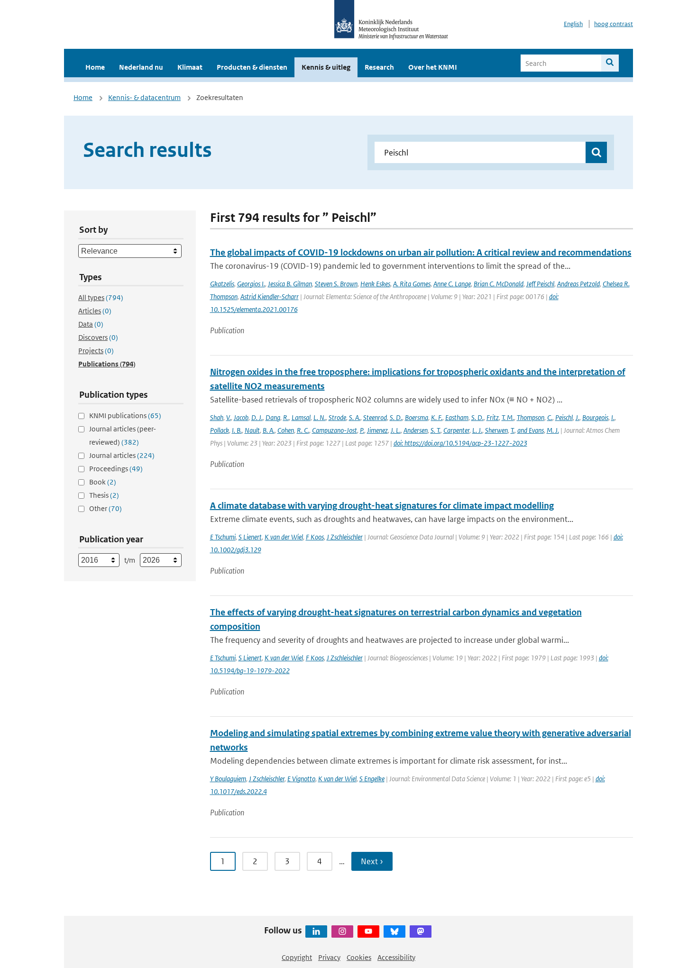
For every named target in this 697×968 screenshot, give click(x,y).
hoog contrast (613, 24)
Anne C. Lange (452, 283)
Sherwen (496, 430)
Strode (337, 417)
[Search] (610, 63)
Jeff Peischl (540, 283)
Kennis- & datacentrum (144, 97)
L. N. (319, 417)
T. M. (508, 417)
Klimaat (189, 67)
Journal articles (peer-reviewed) (122, 435)
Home (95, 67)
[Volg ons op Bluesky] (394, 931)
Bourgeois (595, 417)
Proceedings (116, 468)
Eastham (456, 417)
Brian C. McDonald (498, 283)
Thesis (104, 495)
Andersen (416, 430)
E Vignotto (301, 778)
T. (512, 430)
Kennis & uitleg (326, 67)
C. (549, 417)
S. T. (435, 430)
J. (577, 417)
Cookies (359, 957)
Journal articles (122, 455)
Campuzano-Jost (334, 430)
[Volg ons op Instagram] (342, 931)
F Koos (315, 536)
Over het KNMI (432, 67)
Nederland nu (141, 67)
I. (612, 417)
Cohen (285, 430)
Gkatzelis (222, 283)
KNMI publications (125, 415)
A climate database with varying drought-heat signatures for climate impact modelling (382, 505)
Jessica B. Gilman (290, 283)
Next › (372, 861)
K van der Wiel (284, 536)
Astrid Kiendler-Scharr (269, 296)
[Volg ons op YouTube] (368, 931)
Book (102, 481)
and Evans (530, 430)
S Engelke (372, 778)
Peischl (564, 417)
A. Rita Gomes (412, 283)
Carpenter (456, 430)
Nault (252, 430)
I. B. (237, 430)
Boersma (416, 417)
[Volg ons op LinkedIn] (316, 931)
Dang (273, 417)
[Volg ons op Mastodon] (420, 931)
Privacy (329, 957)
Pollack (219, 430)
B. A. (269, 430)
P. (362, 430)
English (573, 24)
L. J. (477, 430)
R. (286, 417)
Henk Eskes (375, 283)
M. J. (553, 430)
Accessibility (396, 957)
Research (379, 67)
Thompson (530, 417)
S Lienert (250, 536)
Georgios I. (251, 283)
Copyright (297, 957)
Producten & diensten (252, 67)
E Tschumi (223, 536)
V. (228, 417)
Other (105, 508)
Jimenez (377, 430)
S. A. (354, 417)
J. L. (396, 430)
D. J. (257, 417)
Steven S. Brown (336, 283)
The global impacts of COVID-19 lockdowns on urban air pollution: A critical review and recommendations (421, 252)
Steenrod (375, 417)
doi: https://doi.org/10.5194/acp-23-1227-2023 (460, 442)
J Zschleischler (345, 536)
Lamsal (301, 417)
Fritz (492, 417)
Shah (216, 417)
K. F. (436, 417)
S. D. (396, 417)
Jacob (241, 417)
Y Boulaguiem (228, 778)
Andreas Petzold (578, 283)
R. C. (303, 430)
